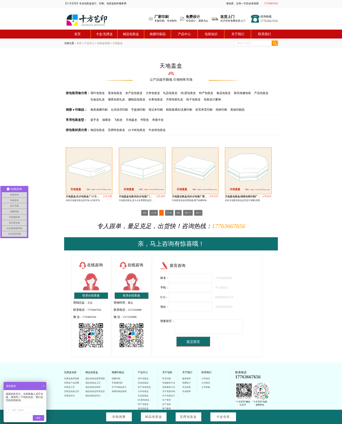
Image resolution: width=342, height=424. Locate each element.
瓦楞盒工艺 (69, 387)
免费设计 (186, 383)
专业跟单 (186, 391)
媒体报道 (186, 378)
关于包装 (167, 372)
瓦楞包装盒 (188, 416)
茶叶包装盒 (97, 93)
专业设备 (186, 387)
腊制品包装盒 (136, 99)
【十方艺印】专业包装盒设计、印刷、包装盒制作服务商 (95, 3)
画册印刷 (116, 378)
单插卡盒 (158, 119)
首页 (77, 34)
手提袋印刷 (138, 109)
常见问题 (166, 378)
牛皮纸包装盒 (157, 129)
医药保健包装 (242, 93)
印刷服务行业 (168, 383)
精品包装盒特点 (93, 395)
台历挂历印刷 (119, 109)
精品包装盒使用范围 (95, 378)
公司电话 (205, 383)
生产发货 (166, 400)
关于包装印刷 (168, 391)
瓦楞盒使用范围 (71, 378)
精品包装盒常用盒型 (95, 391)
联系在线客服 (91, 295)
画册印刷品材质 (119, 391)
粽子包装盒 (193, 99)
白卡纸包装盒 (136, 129)
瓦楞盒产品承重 (71, 383)
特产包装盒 (206, 93)
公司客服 (205, 387)
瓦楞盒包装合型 (71, 391)
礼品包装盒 (170, 93)
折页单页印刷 (204, 109)
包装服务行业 (168, 387)
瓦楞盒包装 (70, 372)
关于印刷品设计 (119, 387)
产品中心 (184, 34)
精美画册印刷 (99, 109)
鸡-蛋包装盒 (188, 93)
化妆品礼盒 (97, 99)
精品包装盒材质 (93, 387)
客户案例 (166, 408)
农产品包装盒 (133, 93)
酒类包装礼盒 (116, 99)
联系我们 (264, 34)
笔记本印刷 (156, 109)
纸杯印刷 (221, 109)
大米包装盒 (153, 93)
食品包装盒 (223, 93)
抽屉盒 (106, 119)
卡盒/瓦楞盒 (104, 34)
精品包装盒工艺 (93, 383)
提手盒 (94, 119)
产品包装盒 (261, 93)
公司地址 (205, 378)
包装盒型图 (103, 43)
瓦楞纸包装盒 (116, 129)
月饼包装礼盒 (174, 99)
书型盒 (144, 119)
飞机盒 (118, 119)
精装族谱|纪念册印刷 (179, 109)
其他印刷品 (237, 109)
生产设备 (166, 404)
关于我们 (237, 34)
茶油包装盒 (115, 93)
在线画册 (119, 416)
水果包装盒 (156, 99)
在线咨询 (95, 265)
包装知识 (211, 34)
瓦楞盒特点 (69, 395)
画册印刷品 (158, 34)
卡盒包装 (223, 416)
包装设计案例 (212, 99)
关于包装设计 (168, 395)
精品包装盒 (131, 34)
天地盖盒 (118, 43)
